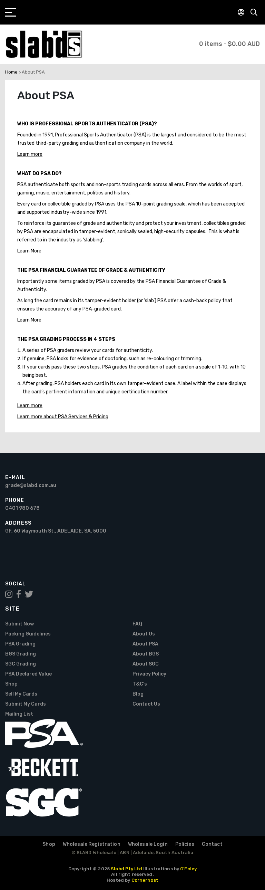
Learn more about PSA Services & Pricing (62, 417)
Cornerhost (144, 880)
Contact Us (146, 704)
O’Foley (188, 868)
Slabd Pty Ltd (126, 868)
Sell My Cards (21, 694)
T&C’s (139, 684)
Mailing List (19, 714)
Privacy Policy (149, 674)
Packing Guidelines (28, 634)
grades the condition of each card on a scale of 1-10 (169, 367)
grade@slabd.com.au (30, 485)
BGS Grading (20, 654)
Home (11, 72)
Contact (212, 844)
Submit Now (19, 624)
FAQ (137, 624)
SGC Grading (20, 664)
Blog (138, 694)
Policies (184, 844)
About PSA (145, 644)
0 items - (229, 44)
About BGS (145, 654)
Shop (11, 684)
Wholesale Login (148, 844)
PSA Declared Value (28, 674)
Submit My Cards (25, 704)
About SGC (145, 664)
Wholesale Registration (91, 844)
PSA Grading (20, 644)
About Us (143, 634)
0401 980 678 (22, 508)
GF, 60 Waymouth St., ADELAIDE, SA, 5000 (55, 531)
